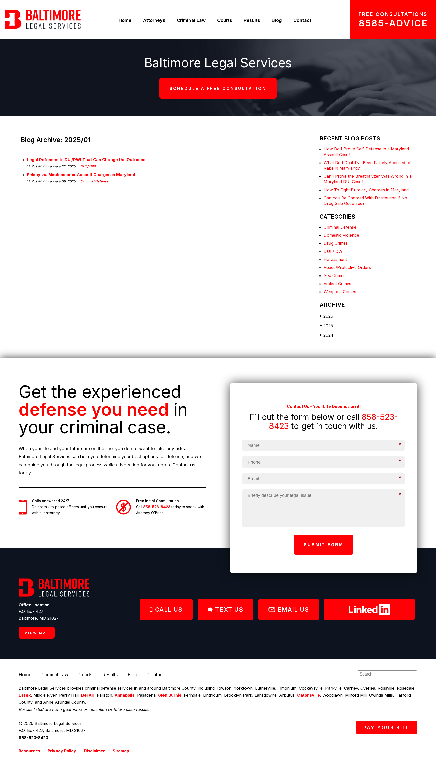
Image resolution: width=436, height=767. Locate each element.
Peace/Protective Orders (347, 267)
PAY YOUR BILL (386, 727)
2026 (326, 316)
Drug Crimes (336, 243)
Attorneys (154, 20)
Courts (224, 20)
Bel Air (87, 695)
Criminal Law (191, 20)
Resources (29, 750)
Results (252, 20)
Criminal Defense (94, 181)
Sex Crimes (334, 275)
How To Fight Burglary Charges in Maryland (366, 189)
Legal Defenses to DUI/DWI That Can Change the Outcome (86, 159)
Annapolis (124, 695)
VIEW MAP (37, 633)
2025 (326, 325)
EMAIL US (293, 609)
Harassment (335, 259)
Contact (302, 20)
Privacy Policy (62, 750)
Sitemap (121, 750)
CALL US (168, 609)
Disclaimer (94, 750)
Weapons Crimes (340, 291)
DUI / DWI (88, 166)
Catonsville (308, 695)
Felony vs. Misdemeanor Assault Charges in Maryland (81, 174)
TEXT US (229, 609)
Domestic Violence (341, 235)
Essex (25, 695)
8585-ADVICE (393, 23)
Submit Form (323, 545)
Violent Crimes (337, 283)
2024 (326, 335)
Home (125, 20)
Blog (277, 20)
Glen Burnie (169, 695)
